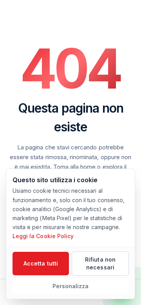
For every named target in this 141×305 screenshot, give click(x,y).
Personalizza (70, 286)
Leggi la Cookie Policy (43, 236)
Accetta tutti (41, 263)
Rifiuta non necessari (100, 263)
